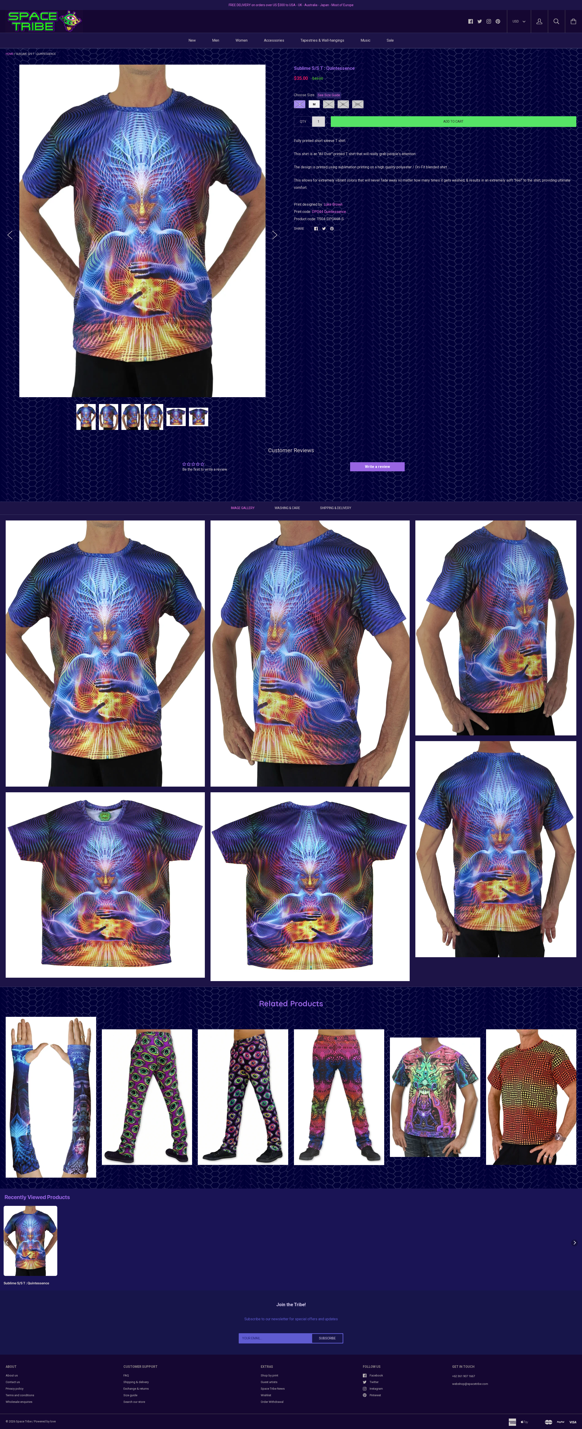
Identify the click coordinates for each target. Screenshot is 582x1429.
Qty (303, 122)
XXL (357, 104)
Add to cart (453, 121)
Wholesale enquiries (19, 1402)
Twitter (374, 1382)
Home (9, 54)
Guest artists (269, 1382)
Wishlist (266, 1395)
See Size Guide (329, 95)
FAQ (126, 1375)
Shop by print (269, 1375)
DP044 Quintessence (329, 212)
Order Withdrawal (272, 1402)
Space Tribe (24, 1421)
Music (365, 40)
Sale (390, 40)
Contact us (13, 1382)
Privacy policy (14, 1388)
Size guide (130, 1395)
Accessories (274, 40)
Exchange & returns (136, 1388)
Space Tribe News (273, 1388)
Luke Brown (333, 204)
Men (215, 40)
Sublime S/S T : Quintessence (26, 1283)
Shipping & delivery (136, 1382)
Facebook (376, 1375)
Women (242, 40)
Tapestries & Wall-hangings (322, 40)
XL (343, 104)
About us (12, 1375)
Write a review (377, 467)
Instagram (376, 1388)
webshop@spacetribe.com (470, 1384)
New (192, 40)
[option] (142, 231)
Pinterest (375, 1395)
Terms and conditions (20, 1395)
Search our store (134, 1402)
